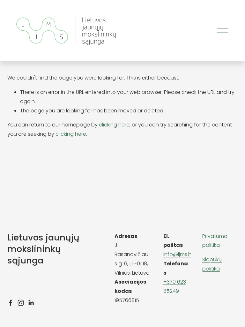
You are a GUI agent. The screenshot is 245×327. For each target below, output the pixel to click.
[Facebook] (10, 303)
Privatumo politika (214, 240)
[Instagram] (21, 303)
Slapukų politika (212, 264)
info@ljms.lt (177, 254)
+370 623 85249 (174, 286)
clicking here (114, 124)
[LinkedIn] (31, 303)
